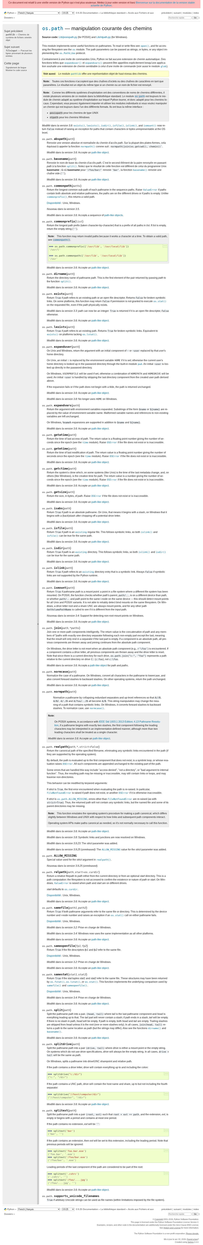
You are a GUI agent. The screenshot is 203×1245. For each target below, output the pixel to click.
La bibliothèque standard (113, 13)
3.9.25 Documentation (87, 13)
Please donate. (192, 1233)
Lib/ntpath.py (103, 37)
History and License (172, 1228)
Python (10, 13)
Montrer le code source (16, 70)
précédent (166, 13)
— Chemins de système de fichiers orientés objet (19, 37)
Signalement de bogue (16, 67)
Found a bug (192, 1239)
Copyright (159, 1219)
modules (187, 13)
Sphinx (191, 1242)
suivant (177, 13)
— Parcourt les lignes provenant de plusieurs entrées (19, 53)
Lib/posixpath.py (68, 37)
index (196, 13)
